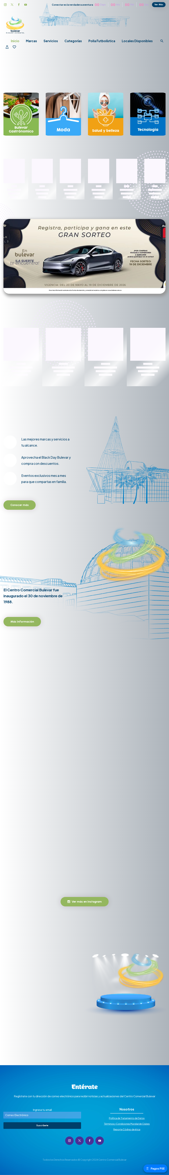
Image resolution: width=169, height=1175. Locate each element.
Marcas (31, 41)
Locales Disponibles (137, 41)
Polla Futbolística (101, 41)
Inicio (15, 41)
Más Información (22, 621)
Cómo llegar (17, 1025)
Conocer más (19, 505)
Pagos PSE (158, 1168)
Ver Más (158, 4)
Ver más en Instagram (85, 901)
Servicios (51, 41)
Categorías (73, 41)
